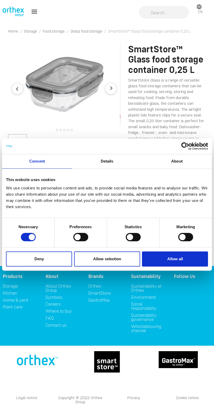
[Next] (111, 88)
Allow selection (107, 259)
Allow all (175, 259)
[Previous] (17, 88)
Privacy (133, 397)
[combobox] (164, 12)
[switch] (80, 237)
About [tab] (177, 161)
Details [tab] (107, 161)
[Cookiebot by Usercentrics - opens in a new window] (185, 146)
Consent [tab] (37, 161)
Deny (39, 259)
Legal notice (26, 397)
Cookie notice (187, 397)
